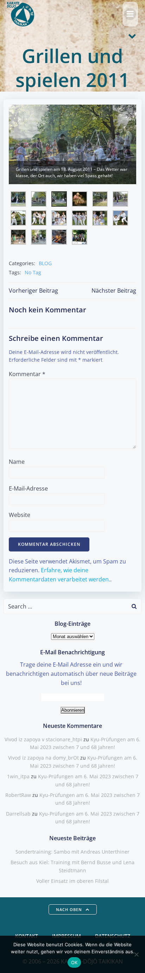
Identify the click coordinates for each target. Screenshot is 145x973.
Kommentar (27, 374)
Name (17, 462)
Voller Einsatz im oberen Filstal (72, 881)
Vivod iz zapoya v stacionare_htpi (43, 739)
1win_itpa (18, 776)
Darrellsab (18, 813)
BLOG (45, 263)
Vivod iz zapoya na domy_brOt (43, 757)
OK (74, 962)
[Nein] (136, 954)
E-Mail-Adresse (28, 488)
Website (19, 515)
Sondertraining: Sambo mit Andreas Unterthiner (72, 851)
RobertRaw (18, 795)
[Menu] (130, 14)
